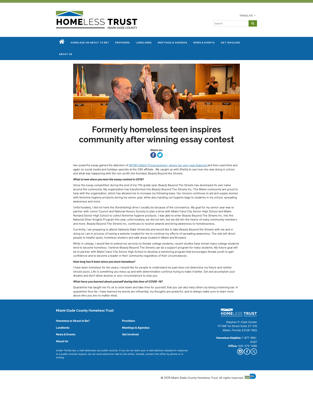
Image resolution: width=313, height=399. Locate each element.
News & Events (204, 42)
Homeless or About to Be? (90, 42)
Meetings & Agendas (172, 42)
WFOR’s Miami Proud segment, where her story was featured (168, 165)
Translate (246, 15)
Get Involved (230, 42)
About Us (65, 54)
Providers (122, 42)
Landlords (144, 42)
